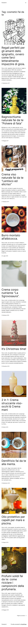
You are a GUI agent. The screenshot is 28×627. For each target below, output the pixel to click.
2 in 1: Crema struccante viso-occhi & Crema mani (12, 404)
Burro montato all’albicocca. (11, 237)
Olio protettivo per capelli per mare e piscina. (13, 520)
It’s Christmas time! (14, 349)
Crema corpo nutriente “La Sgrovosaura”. (10, 293)
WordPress (23, 624)
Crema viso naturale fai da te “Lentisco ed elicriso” (12, 179)
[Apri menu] (25, 2)
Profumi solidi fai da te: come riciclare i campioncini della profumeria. (13, 582)
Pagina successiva (21, 615)
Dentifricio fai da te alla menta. (14, 462)
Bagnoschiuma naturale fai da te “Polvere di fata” (12, 120)
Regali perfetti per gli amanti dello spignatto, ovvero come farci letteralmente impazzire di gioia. (13, 56)
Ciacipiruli (4, 2)
